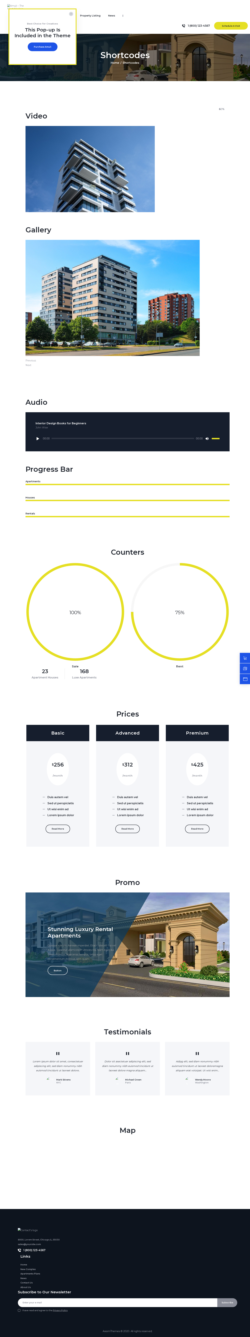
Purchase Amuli (42, 47)
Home (115, 62)
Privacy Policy (60, 1310)
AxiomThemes (111, 1331)
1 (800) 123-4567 (34, 1250)
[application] (128, 438)
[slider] (216, 438)
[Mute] (207, 438)
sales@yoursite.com (29, 1244)
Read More (58, 829)
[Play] (38, 438)
